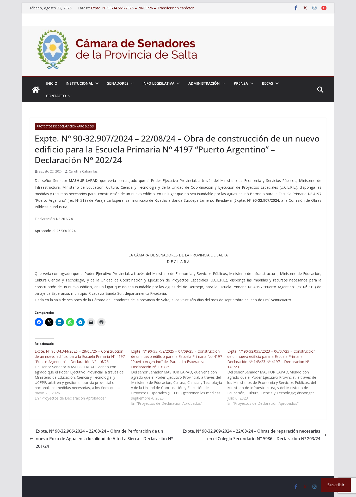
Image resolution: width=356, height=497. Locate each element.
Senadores (117, 83)
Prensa (241, 83)
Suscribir (336, 485)
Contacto (56, 95)
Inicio (51, 83)
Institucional (79, 83)
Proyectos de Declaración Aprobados (65, 126)
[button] (96, 83)
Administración (204, 83)
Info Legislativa (158, 83)
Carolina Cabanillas (83, 171)
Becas (267, 83)
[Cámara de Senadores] (35, 89)
